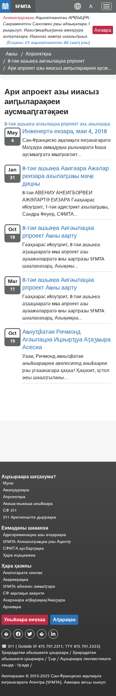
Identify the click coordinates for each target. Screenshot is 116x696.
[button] (77, 6)
